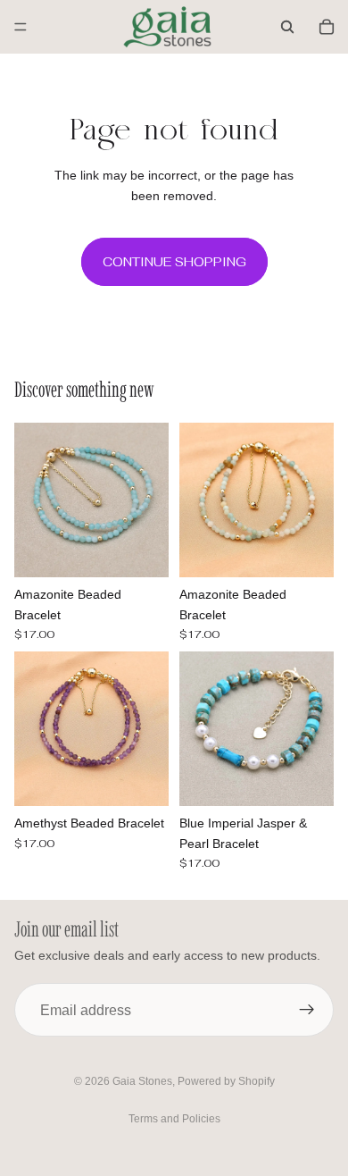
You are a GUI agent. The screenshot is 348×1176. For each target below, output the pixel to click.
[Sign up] (307, 1010)
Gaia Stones (142, 1081)
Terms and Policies (174, 1119)
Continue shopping (174, 262)
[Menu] (20, 26)
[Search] (287, 26)
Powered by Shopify (226, 1081)
